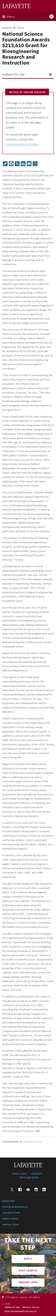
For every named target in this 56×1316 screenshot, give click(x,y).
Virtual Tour (10, 1224)
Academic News (32, 1141)
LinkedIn (44, 1189)
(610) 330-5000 (29, 1177)
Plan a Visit (19, 1173)
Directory (8, 1200)
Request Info (28, 1282)
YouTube (28, 1189)
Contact (36, 1173)
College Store (11, 1212)
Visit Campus (28, 1270)
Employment (10, 1218)
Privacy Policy (30, 1307)
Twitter (11, 1189)
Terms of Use (12, 1307)
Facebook (20, 1189)
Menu (11, 16)
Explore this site (13, 74)
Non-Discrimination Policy (20, 1311)
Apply (28, 1258)
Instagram (36, 1189)
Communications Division (22, 144)
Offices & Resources (15, 1206)
